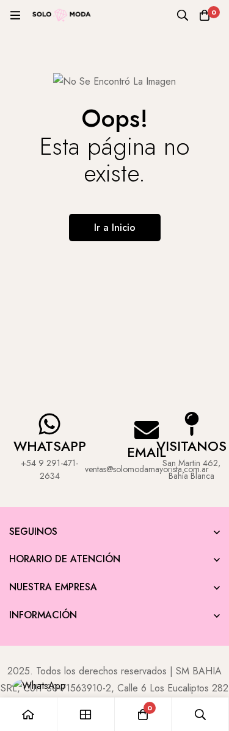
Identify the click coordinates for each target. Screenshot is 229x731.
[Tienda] (86, 714)
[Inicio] (28, 714)
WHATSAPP (49, 446)
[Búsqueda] (183, 15)
